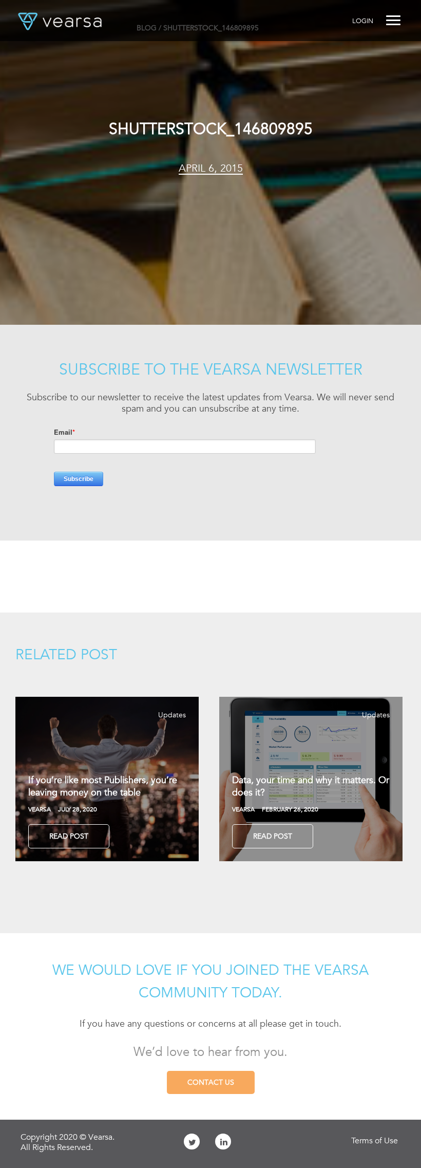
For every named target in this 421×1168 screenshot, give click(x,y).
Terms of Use (374, 1141)
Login (362, 20)
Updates (172, 714)
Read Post (68, 836)
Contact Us (210, 1082)
